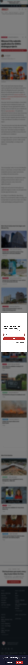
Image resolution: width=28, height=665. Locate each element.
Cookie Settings (10, 662)
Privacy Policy (22, 342)
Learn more (23, 658)
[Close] (23, 316)
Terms (18, 342)
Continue (14, 338)
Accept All (19, 662)
